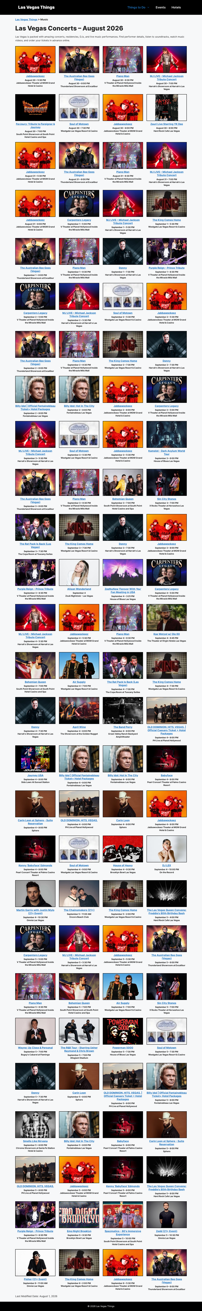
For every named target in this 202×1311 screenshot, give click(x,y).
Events (161, 7)
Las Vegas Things (36, 7)
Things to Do (136, 7)
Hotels (176, 7)
